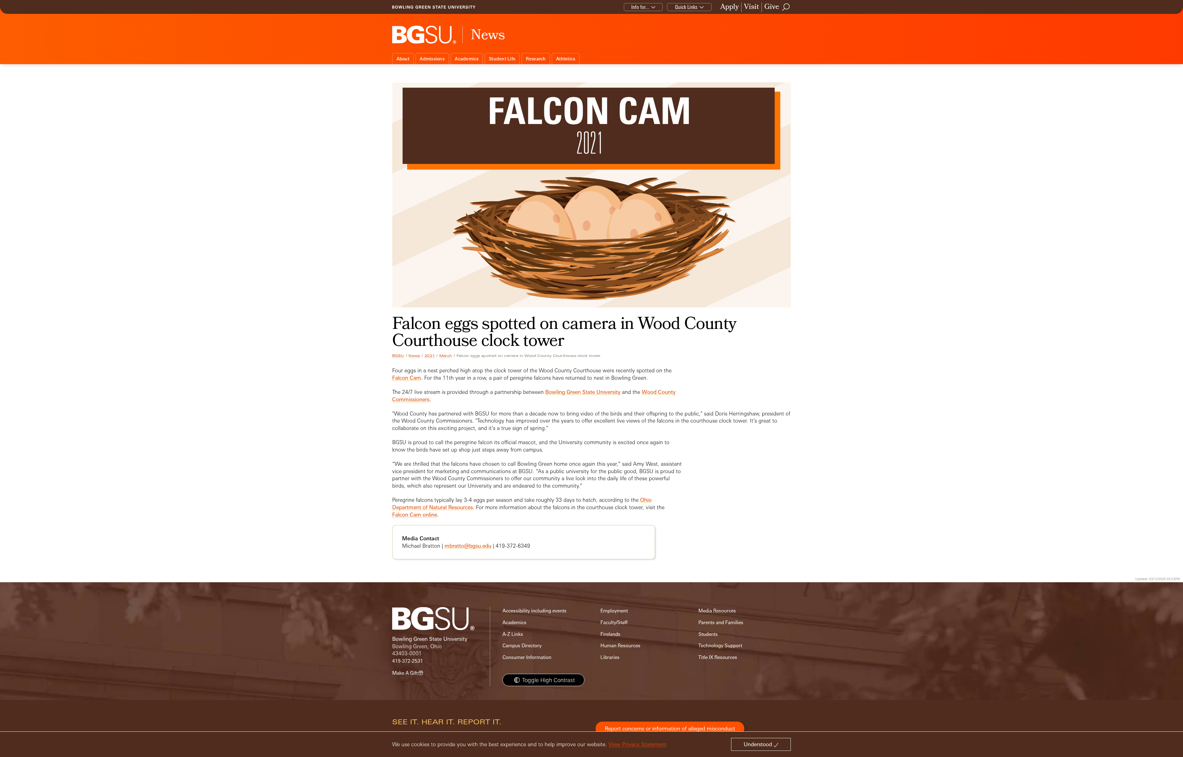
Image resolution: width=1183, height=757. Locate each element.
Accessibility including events (534, 611)
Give (771, 7)
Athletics (565, 58)
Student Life (502, 58)
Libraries (610, 657)
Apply (729, 7)
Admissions (432, 58)
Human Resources (620, 646)
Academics (466, 58)
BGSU (398, 356)
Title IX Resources (717, 657)
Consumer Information (526, 657)
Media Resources (717, 611)
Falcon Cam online (414, 514)
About (402, 58)
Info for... (640, 7)
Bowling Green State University (582, 392)
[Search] (786, 7)
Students (708, 634)
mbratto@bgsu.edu (468, 545)
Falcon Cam (406, 377)
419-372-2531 (407, 661)
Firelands (610, 634)
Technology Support (720, 646)
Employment (614, 611)
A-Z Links (512, 634)
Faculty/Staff (614, 622)
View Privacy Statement (637, 744)
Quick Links (686, 7)
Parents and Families (720, 622)
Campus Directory (522, 646)
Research (536, 58)
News (414, 356)
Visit (751, 7)
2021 (430, 356)
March (445, 356)
